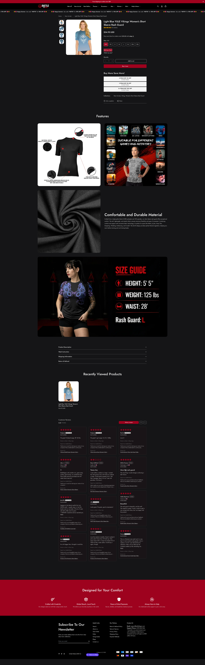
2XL (133, 44)
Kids (126, 6)
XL (128, 44)
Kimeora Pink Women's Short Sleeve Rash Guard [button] (99, 558)
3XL (137, 44)
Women (119, 6)
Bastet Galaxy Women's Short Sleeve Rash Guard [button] (128, 523)
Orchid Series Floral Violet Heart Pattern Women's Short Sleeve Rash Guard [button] (129, 556)
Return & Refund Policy (116, 626)
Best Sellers (87, 6)
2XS (106, 44)
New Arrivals (68, 16)
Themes (95, 6)
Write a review (129, 422)
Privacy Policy (113, 631)
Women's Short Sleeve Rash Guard (135, 96)
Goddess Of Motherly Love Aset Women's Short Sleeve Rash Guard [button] (68, 528)
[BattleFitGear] (43, 6)
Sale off (69, 6)
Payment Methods (114, 637)
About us (95, 629)
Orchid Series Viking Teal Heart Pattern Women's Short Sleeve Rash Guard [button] (129, 452)
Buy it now (125, 66)
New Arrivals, (117, 96)
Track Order (96, 631)
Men (112, 6)
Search (94, 626)
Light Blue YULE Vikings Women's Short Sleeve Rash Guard (68, 405)
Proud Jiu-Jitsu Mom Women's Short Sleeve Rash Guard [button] (128, 486)
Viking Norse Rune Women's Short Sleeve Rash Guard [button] (98, 452)
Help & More (135, 6)
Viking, (123, 96)
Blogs (94, 639)
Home (60, 16)
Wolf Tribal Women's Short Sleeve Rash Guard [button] (99, 521)
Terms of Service (114, 629)
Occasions (104, 6)
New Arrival (77, 6)
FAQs (94, 634)
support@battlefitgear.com (138, 626)
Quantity (106, 57)
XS (110, 44)
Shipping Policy (114, 634)
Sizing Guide (96, 637)
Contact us (95, 642)
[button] (165, 6)
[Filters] (141, 422)
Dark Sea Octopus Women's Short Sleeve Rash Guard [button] (98, 491)
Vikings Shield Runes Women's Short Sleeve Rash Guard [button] (69, 452)
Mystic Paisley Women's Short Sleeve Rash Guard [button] (69, 489)
